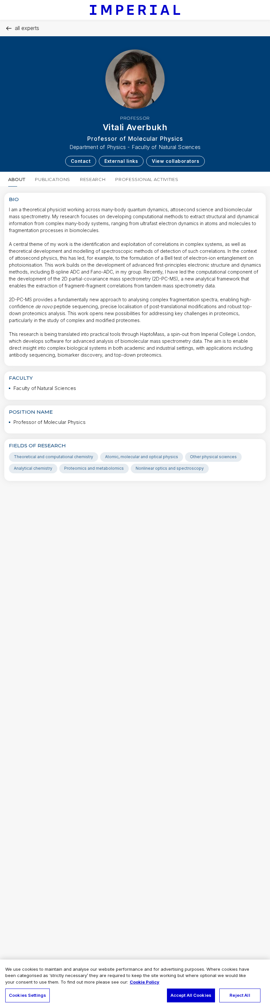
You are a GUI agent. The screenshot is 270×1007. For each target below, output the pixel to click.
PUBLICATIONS (52, 179)
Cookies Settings (27, 995)
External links (121, 161)
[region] (135, 983)
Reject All (240, 995)
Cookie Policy (144, 982)
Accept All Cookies (191, 995)
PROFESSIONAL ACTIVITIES (146, 179)
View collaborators (175, 161)
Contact (81, 161)
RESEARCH (92, 179)
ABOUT (16, 179)
